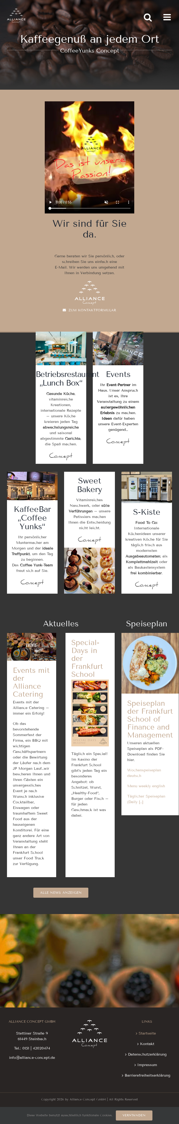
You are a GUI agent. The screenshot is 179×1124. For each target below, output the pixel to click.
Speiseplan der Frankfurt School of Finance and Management (150, 644)
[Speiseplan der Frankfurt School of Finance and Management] (150, 663)
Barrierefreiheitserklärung (147, 1075)
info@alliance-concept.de (32, 1057)
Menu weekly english (146, 786)
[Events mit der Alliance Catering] (31, 647)
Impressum (147, 1065)
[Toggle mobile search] (148, 17)
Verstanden (134, 1115)
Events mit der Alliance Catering (32, 634)
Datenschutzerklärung (147, 1054)
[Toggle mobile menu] (167, 17)
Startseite (147, 1033)
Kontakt (147, 1044)
